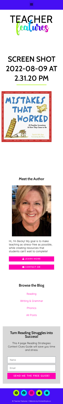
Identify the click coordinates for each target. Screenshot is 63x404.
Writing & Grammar (31, 300)
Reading (31, 293)
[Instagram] (31, 393)
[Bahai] (47, 393)
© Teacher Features (19, 401)
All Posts (31, 315)
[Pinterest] (16, 393)
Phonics (31, 308)
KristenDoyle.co (44, 401)
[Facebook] (24, 393)
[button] (31, 4)
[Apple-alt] (39, 393)
